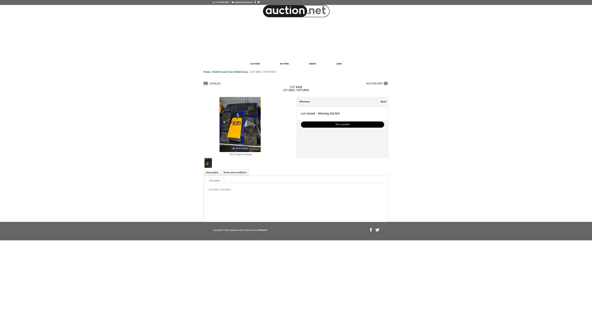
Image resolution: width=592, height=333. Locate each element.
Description (212, 172)
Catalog (215, 83)
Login (339, 64)
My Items (284, 64)
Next (383, 101)
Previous (305, 101)
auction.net (236, 230)
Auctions (255, 64)
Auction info (374, 83)
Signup (312, 64)
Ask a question (342, 124)
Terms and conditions (235, 172)
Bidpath (263, 230)
